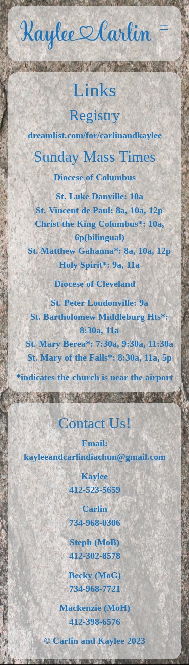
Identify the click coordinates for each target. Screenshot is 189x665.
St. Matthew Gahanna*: (74, 251)
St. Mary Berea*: (59, 344)
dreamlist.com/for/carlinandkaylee (95, 135)
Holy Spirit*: (84, 265)
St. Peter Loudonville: (94, 303)
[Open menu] (164, 28)
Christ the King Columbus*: (90, 224)
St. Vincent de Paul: (74, 210)
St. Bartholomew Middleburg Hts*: (99, 317)
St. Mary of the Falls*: (71, 357)
